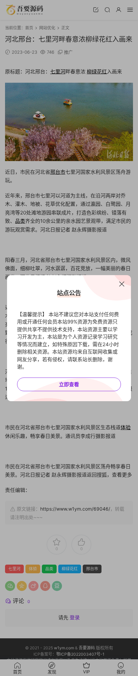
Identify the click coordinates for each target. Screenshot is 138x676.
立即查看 (69, 384)
